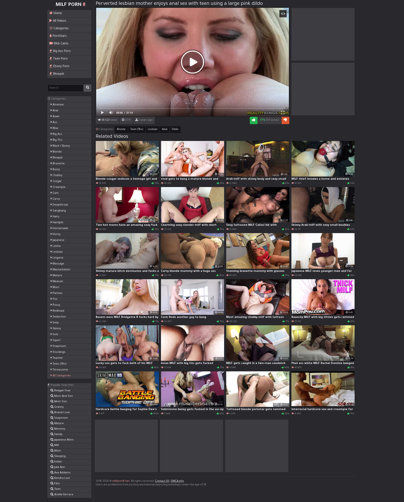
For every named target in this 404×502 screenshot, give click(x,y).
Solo (55, 334)
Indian (57, 461)
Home (57, 13)
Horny (56, 234)
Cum (55, 193)
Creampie (58, 187)
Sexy (55, 322)
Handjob (57, 222)
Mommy (59, 429)
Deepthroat (60, 205)
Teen (57, 489)
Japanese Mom (63, 440)
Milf (56, 445)
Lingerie (57, 258)
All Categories (61, 375)
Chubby (57, 175)
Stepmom (59, 346)
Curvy (56, 199)
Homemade (60, 228)
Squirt (56, 340)
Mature (57, 275)
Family (57, 434)
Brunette (58, 163)
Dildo (175, 129)
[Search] (87, 88)
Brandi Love (61, 412)
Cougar (57, 181)
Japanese (58, 240)
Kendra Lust (61, 478)
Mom (55, 287)
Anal (55, 110)
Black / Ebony (61, 146)
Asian (56, 116)
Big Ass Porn (61, 51)
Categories (61, 29)
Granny (58, 407)
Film (56, 483)
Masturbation (61, 269)
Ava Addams (61, 472)
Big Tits (57, 140)
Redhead (58, 311)
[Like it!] (254, 120)
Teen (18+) (59, 364)
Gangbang (59, 210)
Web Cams (60, 44)
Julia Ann (59, 467)
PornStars (59, 36)
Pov (54, 299)
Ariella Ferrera (63, 494)
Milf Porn (70, 5)
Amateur (58, 104)
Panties (57, 293)
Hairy (55, 216)
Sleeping (59, 456)
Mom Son (60, 401)
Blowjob (58, 74)
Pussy (56, 305)
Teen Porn (60, 59)
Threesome (60, 370)
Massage (58, 264)
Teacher (57, 358)
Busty (56, 169)
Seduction (59, 317)
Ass (54, 122)
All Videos (59, 21)
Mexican (57, 281)
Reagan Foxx (61, 390)
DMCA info (177, 481)
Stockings (58, 352)
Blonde (57, 152)
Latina (56, 246)
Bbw (55, 128)
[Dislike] (285, 120)
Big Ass (57, 134)
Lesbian (57, 252)
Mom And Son (63, 396)
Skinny (56, 328)
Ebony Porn (60, 66)
